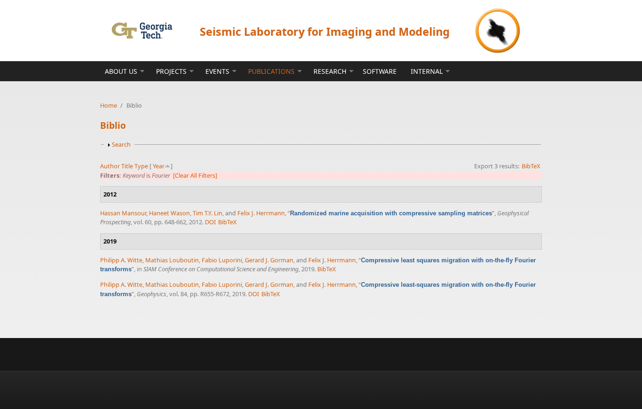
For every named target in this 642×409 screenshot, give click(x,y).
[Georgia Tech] (141, 30)
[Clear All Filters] (195, 175)
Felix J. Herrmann (261, 213)
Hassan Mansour (123, 213)
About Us (121, 71)
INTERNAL (427, 71)
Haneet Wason (169, 213)
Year (158, 166)
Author (110, 166)
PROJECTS (171, 71)
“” (391, 213)
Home (108, 105)
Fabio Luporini (222, 260)
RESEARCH (329, 71)
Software (380, 71)
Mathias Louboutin (172, 260)
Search (121, 144)
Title (127, 166)
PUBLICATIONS (271, 71)
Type (141, 166)
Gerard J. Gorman (269, 260)
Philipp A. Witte (121, 260)
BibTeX (531, 166)
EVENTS (217, 71)
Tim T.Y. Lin (207, 213)
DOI (210, 222)
